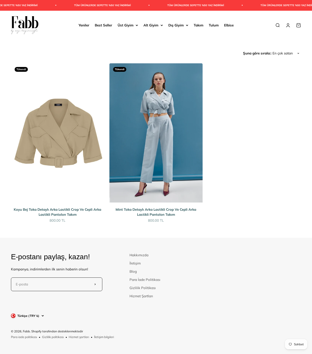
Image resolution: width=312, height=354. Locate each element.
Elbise (229, 25)
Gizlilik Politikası (143, 288)
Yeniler (84, 25)
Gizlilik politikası (53, 337)
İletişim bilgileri (104, 337)
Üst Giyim (125, 25)
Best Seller (103, 25)
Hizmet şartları (79, 337)
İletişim (135, 263)
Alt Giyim (150, 25)
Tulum (214, 25)
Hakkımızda (139, 255)
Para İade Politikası (145, 279)
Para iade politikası (24, 337)
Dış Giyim (176, 25)
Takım (198, 25)
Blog (133, 271)
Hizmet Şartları (141, 296)
